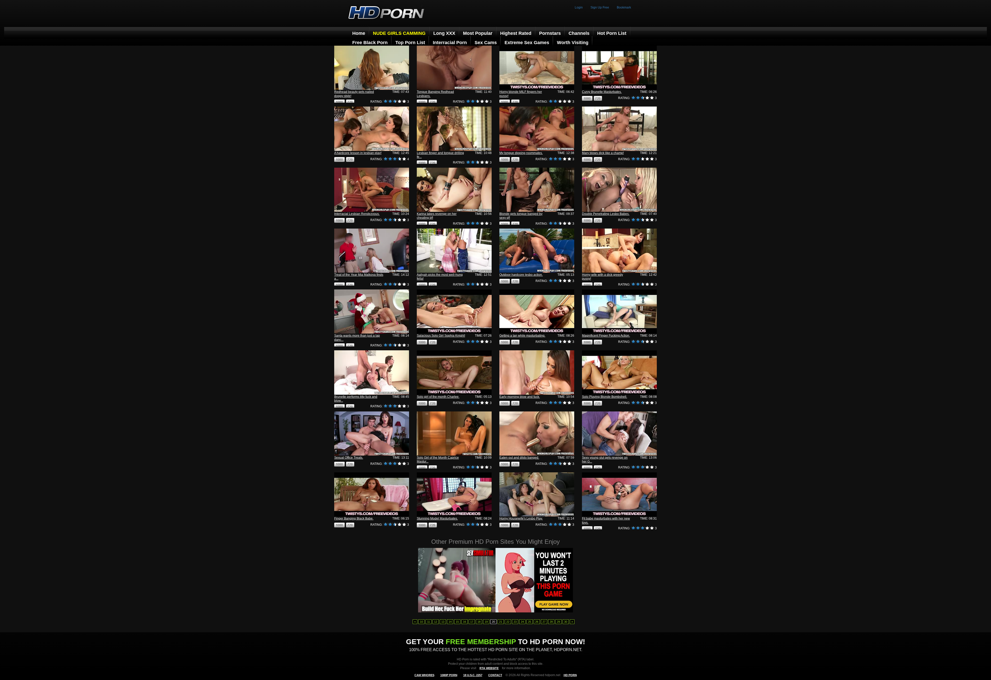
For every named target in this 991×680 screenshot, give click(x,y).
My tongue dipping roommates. (521, 153)
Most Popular (477, 33)
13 (442, 621)
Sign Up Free (599, 7)
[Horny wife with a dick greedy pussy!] (619, 251)
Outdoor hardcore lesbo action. (521, 275)
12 (435, 621)
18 (479, 621)
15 (457, 621)
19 (486, 621)
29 (558, 621)
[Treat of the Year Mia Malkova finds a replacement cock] (371, 251)
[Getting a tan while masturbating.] (536, 311)
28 (551, 621)
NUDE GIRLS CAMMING (399, 33)
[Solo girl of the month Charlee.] (454, 372)
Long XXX (444, 33)
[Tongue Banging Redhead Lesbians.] (454, 68)
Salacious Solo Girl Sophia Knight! (441, 335)
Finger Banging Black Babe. (353, 518)
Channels (579, 33)
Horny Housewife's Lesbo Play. (521, 518)
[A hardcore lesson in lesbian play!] (371, 129)
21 (500, 621)
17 (471, 621)
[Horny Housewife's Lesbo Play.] (536, 494)
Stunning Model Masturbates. (437, 518)
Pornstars (550, 33)
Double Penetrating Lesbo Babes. (605, 214)
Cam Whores (424, 675)
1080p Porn (448, 675)
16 (464, 621)
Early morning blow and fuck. (519, 397)
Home (358, 33)
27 (544, 621)
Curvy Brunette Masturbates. (602, 92)
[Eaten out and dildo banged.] (536, 433)
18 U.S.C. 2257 (472, 675)
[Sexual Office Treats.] (371, 433)
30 (565, 621)
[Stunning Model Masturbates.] (454, 494)
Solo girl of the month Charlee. (438, 397)
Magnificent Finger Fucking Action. (606, 335)
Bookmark (624, 7)
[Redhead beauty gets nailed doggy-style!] (371, 68)
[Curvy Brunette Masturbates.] (619, 68)
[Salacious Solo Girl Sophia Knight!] (454, 311)
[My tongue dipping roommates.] (536, 129)
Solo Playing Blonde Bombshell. (604, 397)
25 (529, 621)
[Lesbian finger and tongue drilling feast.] (454, 129)
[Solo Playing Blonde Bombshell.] (619, 372)
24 (522, 621)
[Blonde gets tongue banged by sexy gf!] (536, 190)
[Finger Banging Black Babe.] (371, 494)
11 (428, 621)
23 (515, 621)
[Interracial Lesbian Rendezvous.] (371, 190)
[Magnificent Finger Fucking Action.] (619, 311)
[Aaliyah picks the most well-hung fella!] (454, 251)
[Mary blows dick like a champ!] (619, 129)
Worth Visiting (572, 42)
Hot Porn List (611, 33)
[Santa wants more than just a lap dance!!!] (371, 311)
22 (507, 621)
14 (450, 621)
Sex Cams (486, 42)
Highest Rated (515, 33)
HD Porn (570, 675)
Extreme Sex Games (527, 42)
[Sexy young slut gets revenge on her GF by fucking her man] (619, 433)
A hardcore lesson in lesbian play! (357, 153)
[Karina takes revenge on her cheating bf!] (454, 190)
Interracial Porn (450, 42)
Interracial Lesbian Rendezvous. (357, 214)
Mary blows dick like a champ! (603, 153)
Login (579, 7)
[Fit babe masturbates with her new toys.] (619, 494)
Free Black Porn (370, 42)
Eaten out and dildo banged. (519, 457)
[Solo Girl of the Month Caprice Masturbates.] (454, 433)
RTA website (489, 668)
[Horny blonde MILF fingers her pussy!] (536, 68)
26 (536, 621)
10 (421, 621)
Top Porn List (410, 42)
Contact (495, 675)
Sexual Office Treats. (348, 457)
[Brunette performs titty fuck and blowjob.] (371, 372)
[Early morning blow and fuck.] (536, 372)
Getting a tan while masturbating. (522, 335)
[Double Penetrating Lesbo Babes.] (619, 190)
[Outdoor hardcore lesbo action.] (536, 251)
